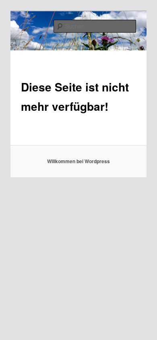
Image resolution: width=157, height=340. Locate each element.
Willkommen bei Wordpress (78, 161)
